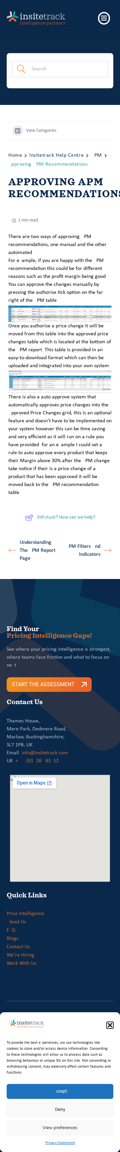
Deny (60, 1109)
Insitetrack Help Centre (56, 155)
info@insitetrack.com (45, 753)
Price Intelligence (25, 913)
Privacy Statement (60, 1143)
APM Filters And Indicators (83, 550)
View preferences (60, 1127)
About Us (16, 922)
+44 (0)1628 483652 (37, 761)
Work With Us (21, 963)
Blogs (12, 938)
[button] (110, 1025)
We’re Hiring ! (22, 955)
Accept (60, 1091)
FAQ (11, 930)
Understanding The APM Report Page (37, 550)
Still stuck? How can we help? (66, 517)
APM (96, 155)
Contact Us (18, 946)
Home (15, 155)
